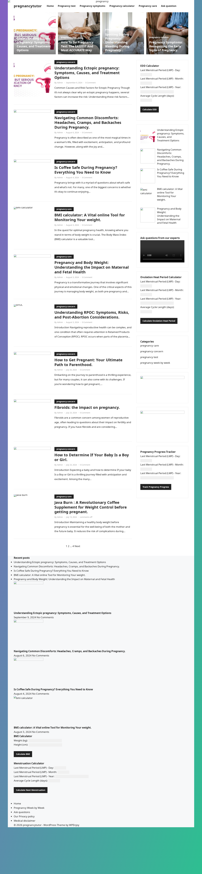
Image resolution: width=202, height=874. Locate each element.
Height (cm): (21, 744)
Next (77, 546)
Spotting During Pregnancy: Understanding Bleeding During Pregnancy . (117, 42)
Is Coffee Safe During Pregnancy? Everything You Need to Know (85, 170)
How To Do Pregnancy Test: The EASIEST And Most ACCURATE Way (77, 46)
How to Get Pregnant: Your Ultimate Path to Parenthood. (88, 362)
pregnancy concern (26, 33)
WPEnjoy (74, 825)
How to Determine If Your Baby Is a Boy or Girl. (91, 457)
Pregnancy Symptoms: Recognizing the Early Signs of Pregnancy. (166, 46)
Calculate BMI (23, 754)
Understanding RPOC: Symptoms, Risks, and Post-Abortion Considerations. (91, 315)
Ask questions (22, 812)
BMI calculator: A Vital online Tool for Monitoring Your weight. (89, 217)
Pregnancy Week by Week (29, 807)
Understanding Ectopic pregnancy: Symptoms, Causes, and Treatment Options (34, 44)
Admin (60, 82)
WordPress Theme (54, 825)
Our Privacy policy (24, 816)
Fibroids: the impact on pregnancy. (87, 407)
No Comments (45, 617)
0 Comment (90, 82)
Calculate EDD (150, 109)
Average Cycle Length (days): (157, 95)
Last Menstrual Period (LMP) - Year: (160, 87)
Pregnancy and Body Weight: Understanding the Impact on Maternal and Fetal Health (91, 267)
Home (17, 803)
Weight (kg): (21, 740)
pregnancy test (68, 37)
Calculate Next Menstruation (30, 790)
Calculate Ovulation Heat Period (159, 320)
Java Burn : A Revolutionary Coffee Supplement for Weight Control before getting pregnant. (90, 507)
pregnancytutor (28, 6)
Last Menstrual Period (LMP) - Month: (162, 78)
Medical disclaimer (24, 820)
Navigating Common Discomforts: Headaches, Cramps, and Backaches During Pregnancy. (87, 122)
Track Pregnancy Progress (156, 486)
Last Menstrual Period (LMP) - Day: (160, 70)
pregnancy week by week (155, 362)
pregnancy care (64, 209)
